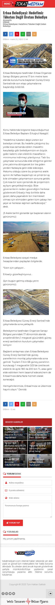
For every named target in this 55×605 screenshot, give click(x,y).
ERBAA (6, 22)
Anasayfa (7, 20)
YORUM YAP (14, 523)
